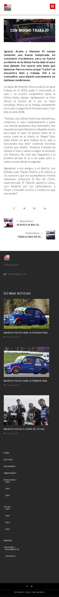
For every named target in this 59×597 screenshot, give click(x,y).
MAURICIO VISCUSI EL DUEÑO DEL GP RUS (24, 429)
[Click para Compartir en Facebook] (14, 208)
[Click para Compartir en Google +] (34, 208)
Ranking (8, 541)
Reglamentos (12, 549)
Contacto (10, 556)
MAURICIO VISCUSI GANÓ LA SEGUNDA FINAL (26, 333)
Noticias (8, 460)
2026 (7, 482)
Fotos (7, 507)
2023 (7, 529)
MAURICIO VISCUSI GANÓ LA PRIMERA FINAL (26, 381)
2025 (7, 489)
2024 (7, 495)
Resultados (10, 480)
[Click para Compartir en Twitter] (24, 208)
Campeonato (10, 473)
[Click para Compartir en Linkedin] (45, 208)
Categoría (9, 547)
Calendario (9, 466)
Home (6, 453)
